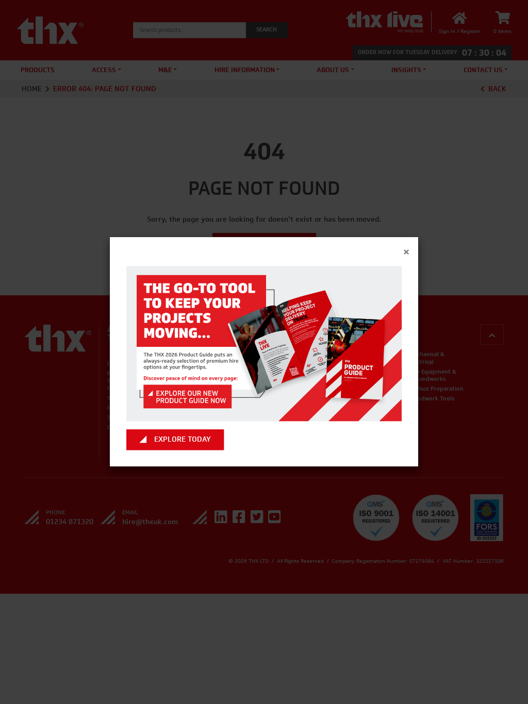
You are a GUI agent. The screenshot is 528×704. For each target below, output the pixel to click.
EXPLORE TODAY (182, 439)
